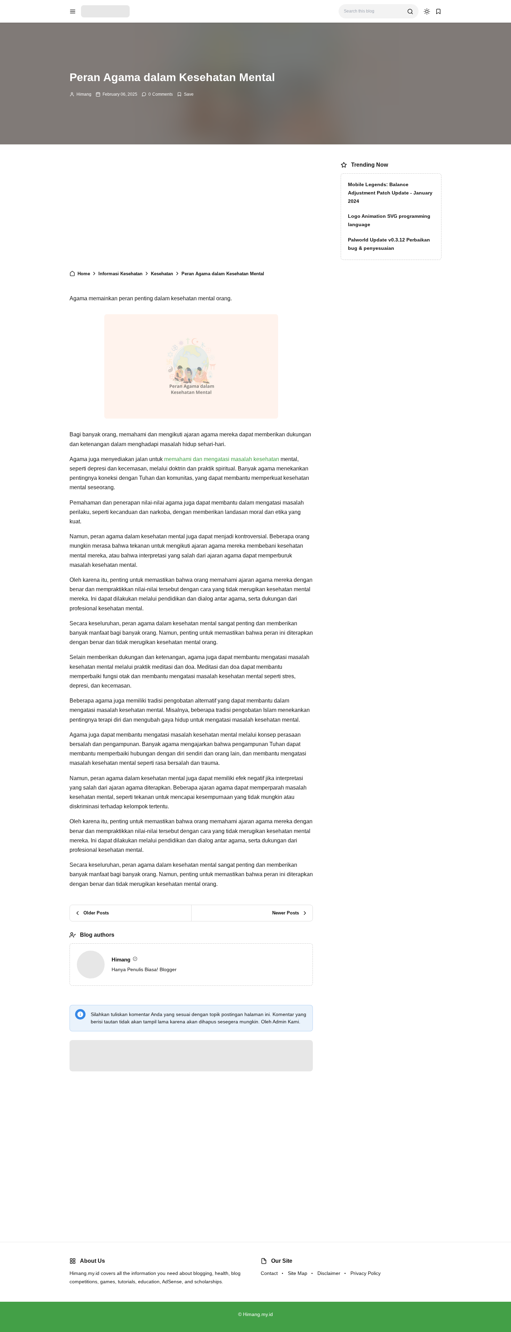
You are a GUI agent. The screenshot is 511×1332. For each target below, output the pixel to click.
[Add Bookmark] (185, 94)
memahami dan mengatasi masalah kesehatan (221, 485)
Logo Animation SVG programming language (389, 220)
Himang (83, 94)
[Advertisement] (191, 210)
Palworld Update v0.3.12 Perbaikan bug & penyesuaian (389, 244)
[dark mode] (427, 11)
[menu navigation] (73, 11)
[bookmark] (438, 11)
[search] (410, 11)
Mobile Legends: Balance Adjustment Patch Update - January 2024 (390, 193)
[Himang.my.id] (105, 11)
